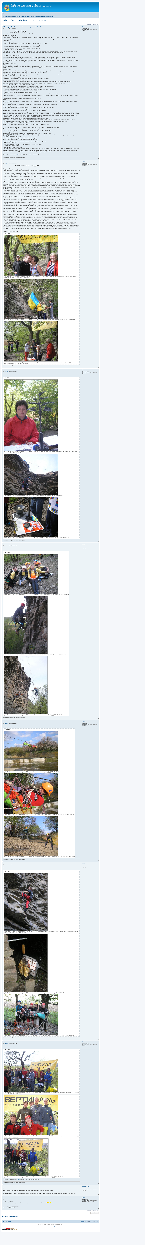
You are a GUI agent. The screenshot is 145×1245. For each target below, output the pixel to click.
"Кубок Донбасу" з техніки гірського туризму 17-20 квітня (24, 20)
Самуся (83, 26)
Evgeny (83, 1197)
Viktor (9, 22)
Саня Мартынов (85, 1186)
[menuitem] (5, 14)
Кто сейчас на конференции (10, 1216)
